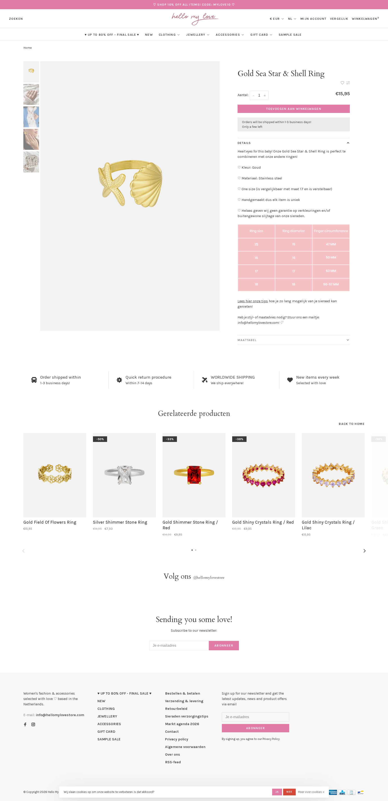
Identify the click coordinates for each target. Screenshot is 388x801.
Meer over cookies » (311, 792)
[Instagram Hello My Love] (33, 725)
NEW (149, 35)
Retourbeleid (176, 708)
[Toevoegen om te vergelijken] (348, 83)
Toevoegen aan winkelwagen (293, 109)
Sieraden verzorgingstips (186, 716)
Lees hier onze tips (253, 301)
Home (27, 48)
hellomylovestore (209, 577)
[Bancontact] (361, 794)
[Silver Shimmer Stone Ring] (124, 475)
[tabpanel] (130, 196)
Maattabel (247, 340)
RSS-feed (173, 762)
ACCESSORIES (228, 35)
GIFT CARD (259, 35)
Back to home (352, 424)
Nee (289, 791)
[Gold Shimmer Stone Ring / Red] (194, 475)
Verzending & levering (184, 701)
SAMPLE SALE (290, 35)
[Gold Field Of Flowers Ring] (54, 475)
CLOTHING (167, 35)
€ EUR (275, 19)
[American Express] (333, 794)
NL (290, 19)
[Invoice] (351, 794)
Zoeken (16, 19)
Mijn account (313, 19)
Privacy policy (176, 739)
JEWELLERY (195, 35)
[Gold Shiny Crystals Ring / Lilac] (333, 475)
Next (364, 551)
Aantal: (243, 95)
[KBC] (342, 794)
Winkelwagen (365, 19)
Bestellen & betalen (182, 693)
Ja (277, 791)
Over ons (172, 754)
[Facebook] (25, 725)
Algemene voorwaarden (185, 747)
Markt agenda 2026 (182, 724)
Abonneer (223, 645)
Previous (23, 551)
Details (244, 143)
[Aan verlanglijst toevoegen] (343, 83)
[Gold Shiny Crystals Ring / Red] (263, 475)
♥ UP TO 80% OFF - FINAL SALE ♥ (112, 35)
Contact (172, 731)
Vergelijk (339, 19)
